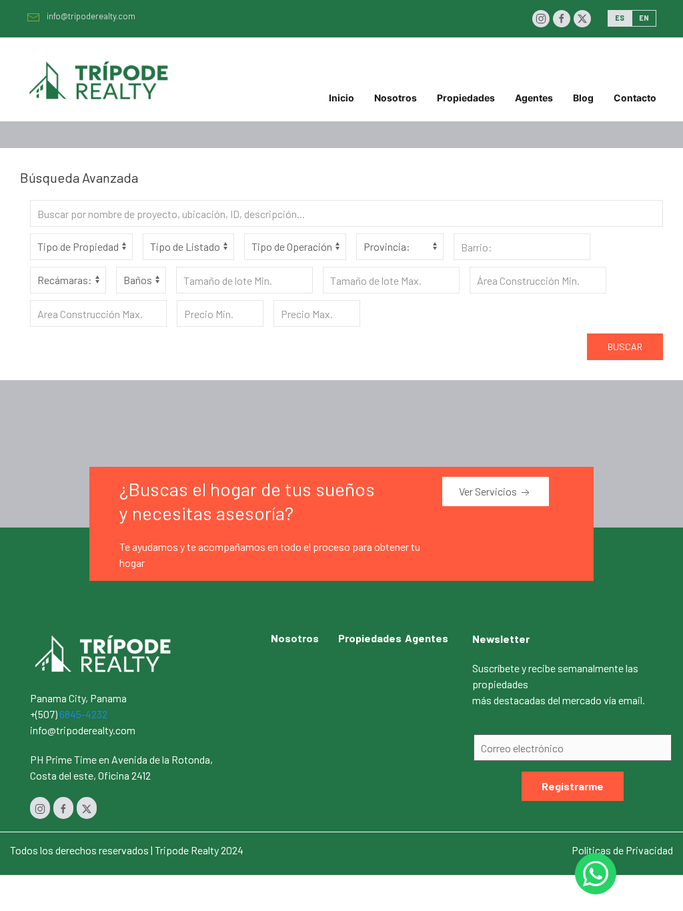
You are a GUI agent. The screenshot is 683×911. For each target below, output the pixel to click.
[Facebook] (561, 18)
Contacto (635, 97)
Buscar (625, 346)
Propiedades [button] (466, 97)
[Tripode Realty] (103, 652)
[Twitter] (582, 18)
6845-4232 (83, 714)
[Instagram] (541, 18)
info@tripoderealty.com (91, 16)
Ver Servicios (489, 491)
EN (644, 17)
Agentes (534, 97)
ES (619, 17)
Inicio (341, 97)
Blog (583, 97)
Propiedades (370, 638)
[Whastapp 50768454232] (595, 873)
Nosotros (395, 97)
